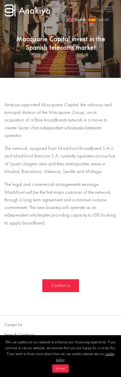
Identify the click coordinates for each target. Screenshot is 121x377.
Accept (60, 368)
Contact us (60, 285)
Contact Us (13, 325)
